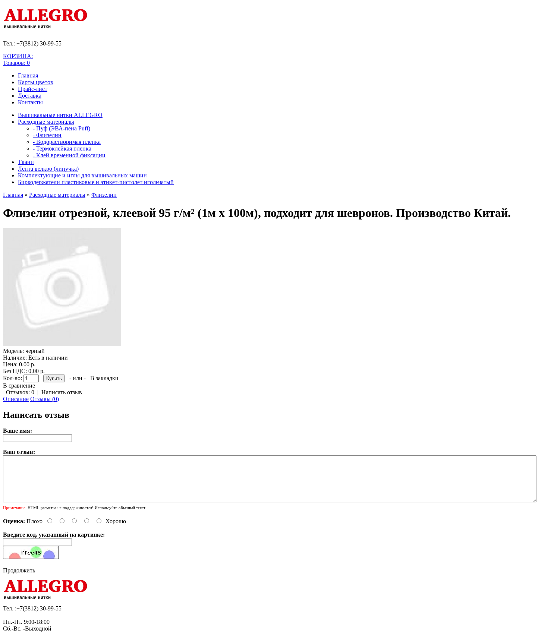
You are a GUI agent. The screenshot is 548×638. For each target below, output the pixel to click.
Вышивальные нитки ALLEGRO (60, 115)
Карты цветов (35, 82)
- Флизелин (47, 135)
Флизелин (104, 195)
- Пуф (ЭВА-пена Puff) (61, 128)
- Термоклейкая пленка (62, 148)
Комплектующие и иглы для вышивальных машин (82, 175)
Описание (16, 399)
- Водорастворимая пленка (67, 142)
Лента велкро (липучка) (48, 168)
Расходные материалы (46, 122)
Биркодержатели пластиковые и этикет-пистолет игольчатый (96, 182)
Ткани (26, 162)
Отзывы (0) (44, 399)
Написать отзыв (61, 392)
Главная (28, 75)
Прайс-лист (32, 89)
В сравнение (19, 385)
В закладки (104, 378)
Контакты (30, 102)
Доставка (29, 95)
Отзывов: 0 (20, 392)
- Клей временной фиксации (69, 155)
